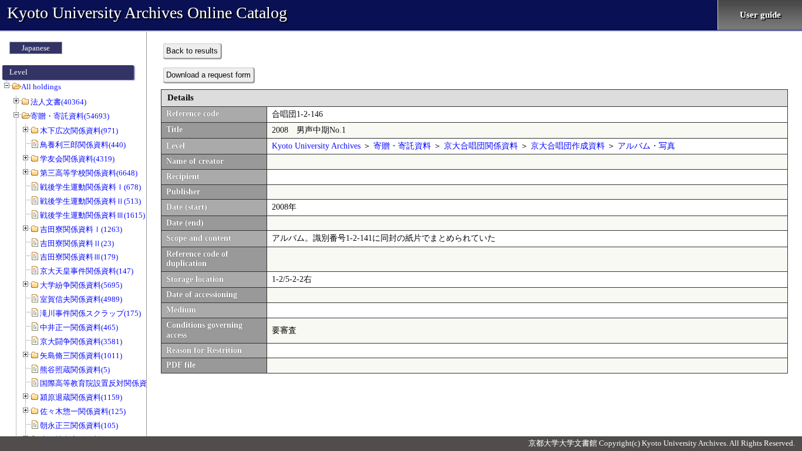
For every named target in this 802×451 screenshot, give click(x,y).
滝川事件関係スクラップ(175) (90, 313)
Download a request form (208, 74)
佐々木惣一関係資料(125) (83, 411)
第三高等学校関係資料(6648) (88, 173)
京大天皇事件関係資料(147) (86, 271)
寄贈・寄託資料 (402, 146)
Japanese (36, 47)
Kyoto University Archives (316, 146)
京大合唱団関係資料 (481, 146)
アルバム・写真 (646, 146)
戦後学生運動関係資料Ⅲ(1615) (92, 215)
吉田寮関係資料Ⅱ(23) (77, 243)
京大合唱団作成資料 (568, 146)
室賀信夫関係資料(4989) (81, 299)
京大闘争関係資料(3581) (81, 341)
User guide (760, 14)
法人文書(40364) (58, 101)
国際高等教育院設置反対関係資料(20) (103, 383)
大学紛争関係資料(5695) (81, 285)
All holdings (41, 86)
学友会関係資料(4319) (77, 158)
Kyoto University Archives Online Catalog (147, 13)
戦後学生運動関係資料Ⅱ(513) (90, 201)
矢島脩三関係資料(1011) (81, 355)
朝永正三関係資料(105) (79, 425)
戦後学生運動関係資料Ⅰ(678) (90, 187)
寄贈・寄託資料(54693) (70, 116)
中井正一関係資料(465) (79, 327)
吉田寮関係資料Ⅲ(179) (79, 257)
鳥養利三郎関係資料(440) (83, 144)
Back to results (192, 50)
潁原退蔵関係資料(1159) (81, 397)
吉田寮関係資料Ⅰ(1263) (81, 229)
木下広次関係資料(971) (79, 130)
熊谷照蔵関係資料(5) (75, 369)
